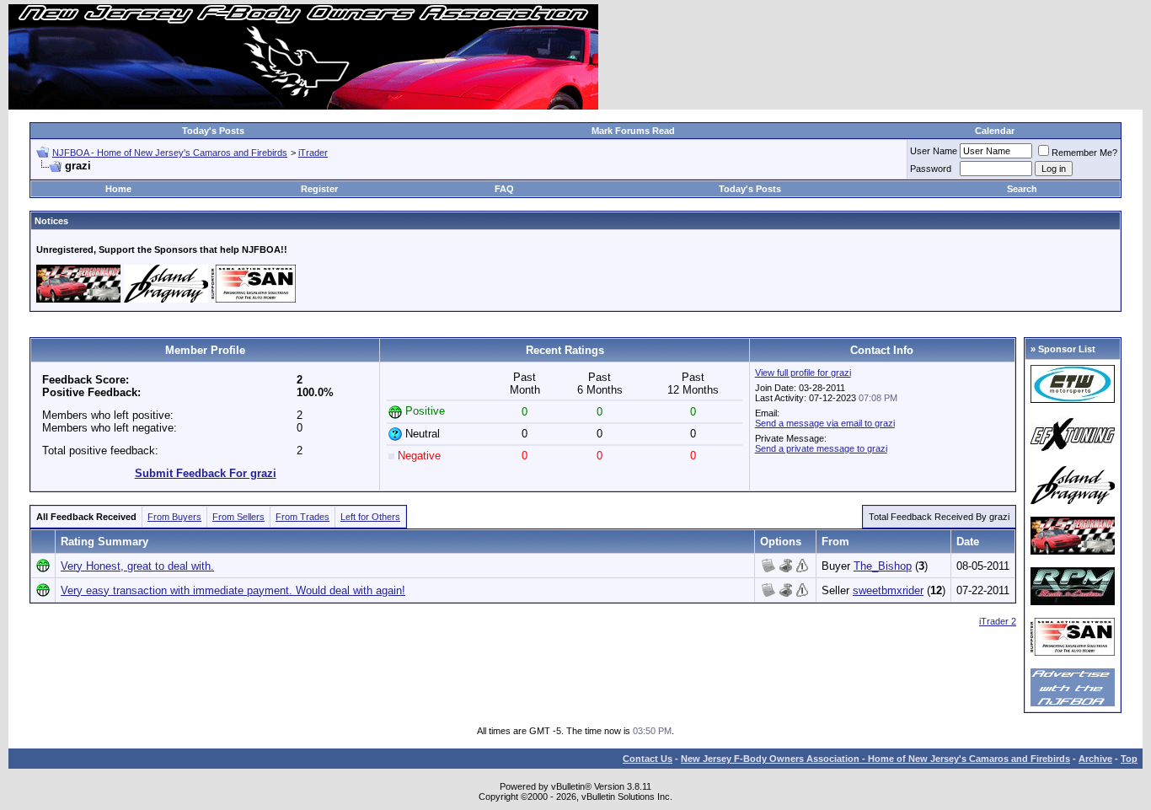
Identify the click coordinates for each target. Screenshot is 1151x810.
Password (930, 169)
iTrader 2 (997, 621)
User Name (933, 151)
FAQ (504, 189)
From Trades (302, 517)
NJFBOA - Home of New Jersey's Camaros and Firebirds (169, 153)
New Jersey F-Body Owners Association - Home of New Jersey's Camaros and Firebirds (875, 759)
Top (1129, 759)
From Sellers (238, 517)
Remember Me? (1084, 153)
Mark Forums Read (633, 131)
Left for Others (370, 517)
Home (118, 189)
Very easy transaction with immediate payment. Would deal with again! (233, 590)
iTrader (313, 153)
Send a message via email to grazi (825, 423)
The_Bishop (883, 566)
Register (319, 189)
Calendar (994, 131)
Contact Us (647, 759)
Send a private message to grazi (821, 448)
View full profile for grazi (803, 372)
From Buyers (174, 517)
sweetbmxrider (888, 590)
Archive (1095, 759)
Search (1022, 189)
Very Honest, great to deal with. (137, 566)
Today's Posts (213, 131)
